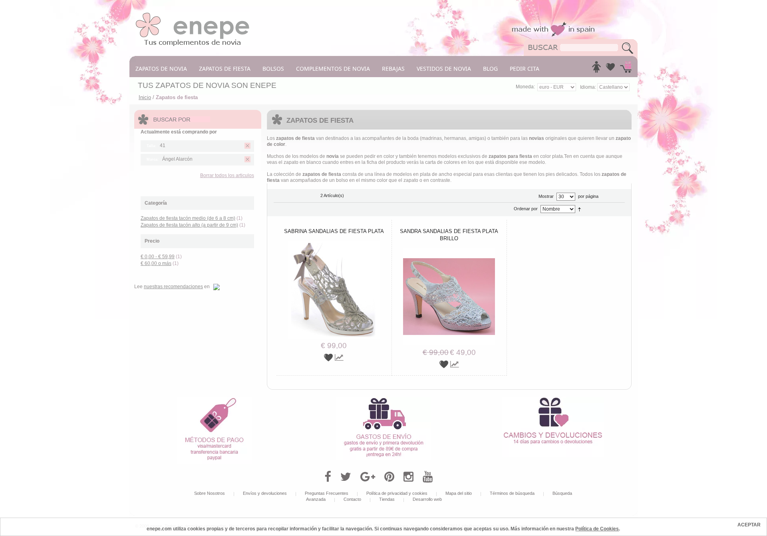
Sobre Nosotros (209, 493)
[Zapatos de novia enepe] (192, 15)
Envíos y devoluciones (265, 493)
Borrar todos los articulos (227, 175)
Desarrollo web (427, 499)
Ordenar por (526, 208)
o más (156, 263)
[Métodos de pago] (214, 399)
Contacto (352, 499)
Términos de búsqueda (512, 493)
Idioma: (588, 87)
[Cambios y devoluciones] (553, 399)
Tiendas (387, 499)
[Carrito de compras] (626, 69)
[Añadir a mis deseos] (329, 357)
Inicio (145, 97)
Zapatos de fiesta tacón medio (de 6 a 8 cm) (188, 218)
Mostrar (546, 196)
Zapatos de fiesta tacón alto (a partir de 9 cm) (189, 225)
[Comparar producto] (339, 357)
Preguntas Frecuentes (326, 493)
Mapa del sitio (458, 493)
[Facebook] (327, 476)
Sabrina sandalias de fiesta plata (334, 231)
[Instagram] (408, 476)
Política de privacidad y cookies (396, 493)
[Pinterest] (389, 476)
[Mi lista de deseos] (610, 69)
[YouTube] (428, 476)
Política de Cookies (597, 529)
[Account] (596, 69)
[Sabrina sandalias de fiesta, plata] (334, 244)
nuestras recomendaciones (173, 286)
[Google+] (367, 476)
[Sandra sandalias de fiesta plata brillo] (449, 250)
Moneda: (525, 87)
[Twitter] (345, 476)
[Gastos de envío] (383, 399)
